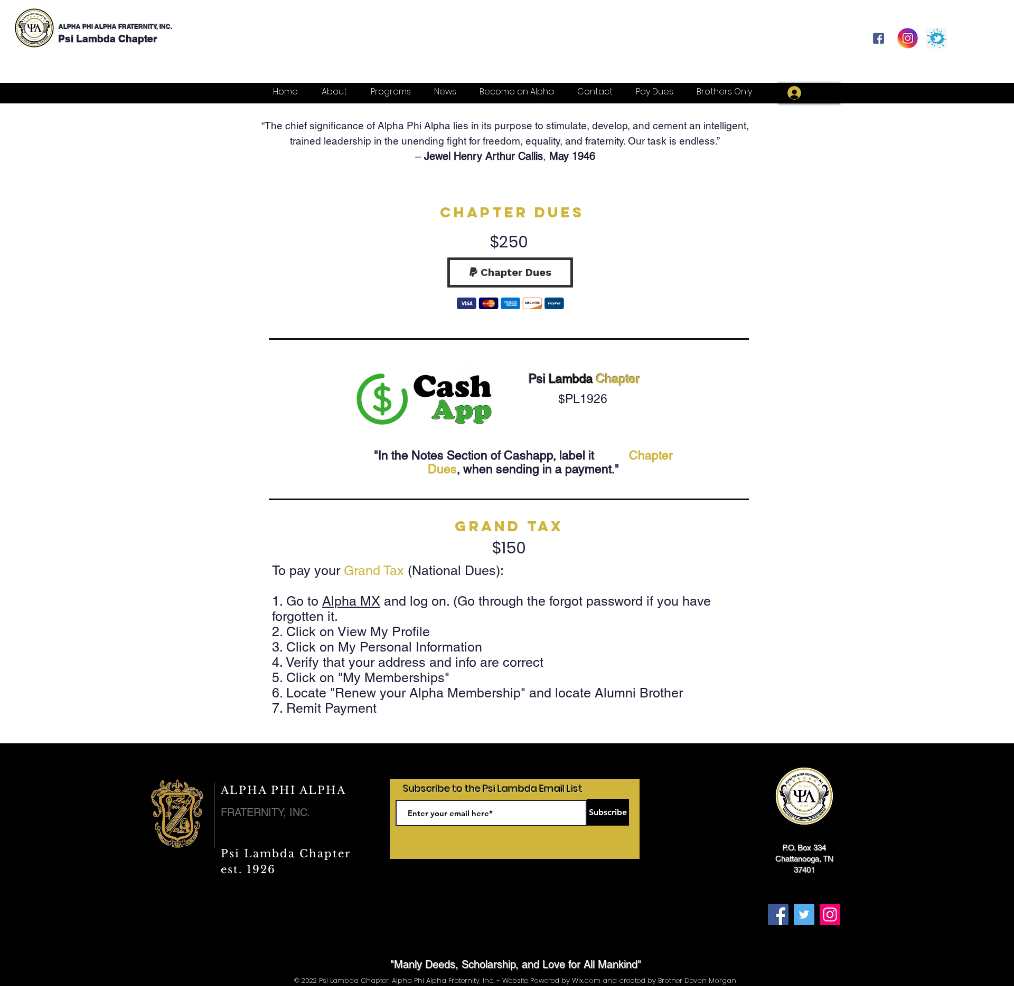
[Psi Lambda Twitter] (936, 38)
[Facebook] (778, 914)
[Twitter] (804, 914)
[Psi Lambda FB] (878, 38)
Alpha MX (351, 601)
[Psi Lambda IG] (907, 38)
